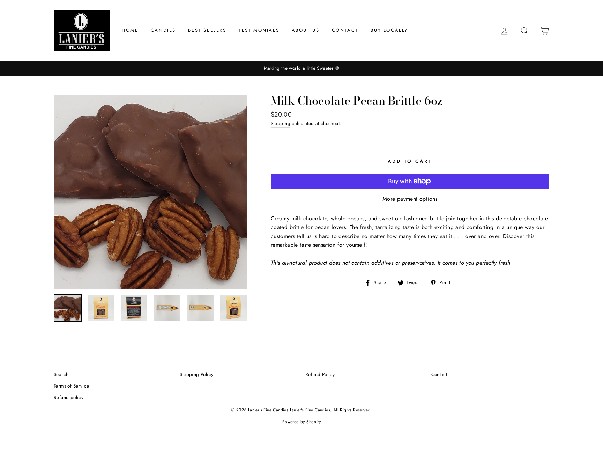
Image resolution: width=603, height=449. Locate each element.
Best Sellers (207, 30)
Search (61, 374)
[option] (301, 68)
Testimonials (259, 30)
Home (130, 30)
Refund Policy (320, 374)
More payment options (410, 199)
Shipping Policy (197, 374)
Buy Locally (389, 30)
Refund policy (68, 397)
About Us (306, 30)
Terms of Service (71, 385)
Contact (345, 30)
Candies (163, 30)
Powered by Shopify (301, 422)
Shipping (280, 123)
